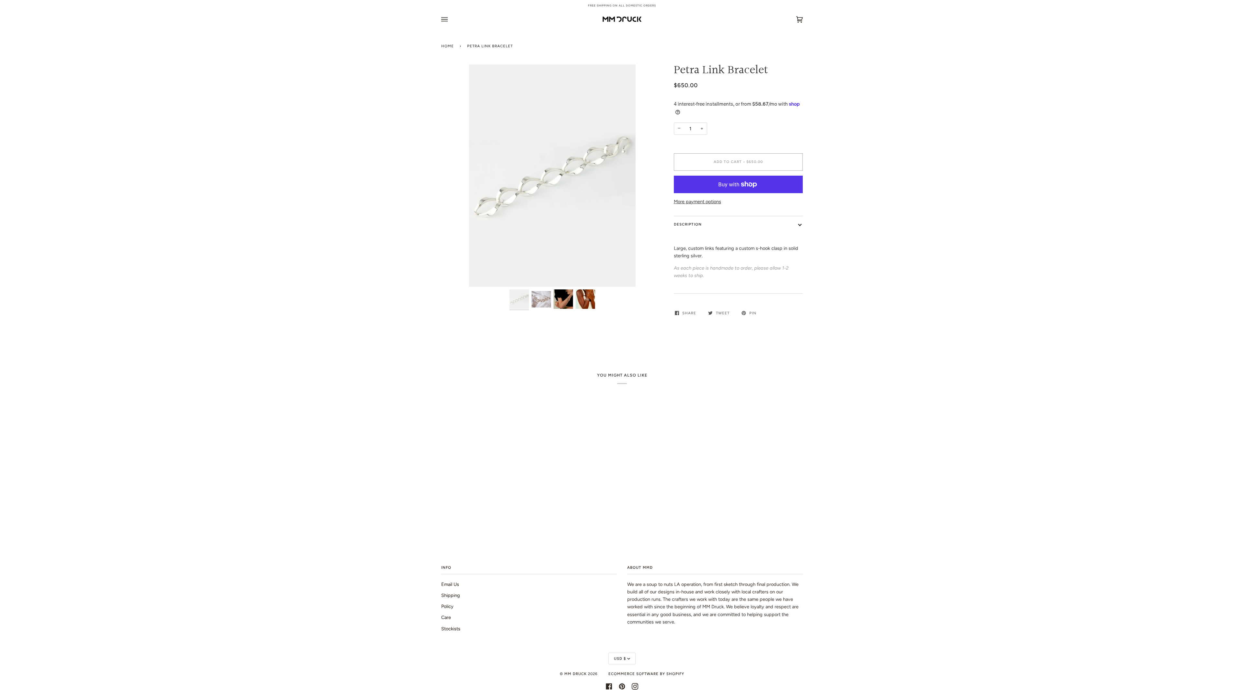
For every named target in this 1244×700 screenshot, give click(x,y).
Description (688, 224)
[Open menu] (451, 19)
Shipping (450, 595)
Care (446, 617)
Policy (447, 606)
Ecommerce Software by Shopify (646, 673)
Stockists (450, 629)
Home (447, 46)
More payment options (697, 201)
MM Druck (575, 673)
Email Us (450, 584)
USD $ (620, 658)
